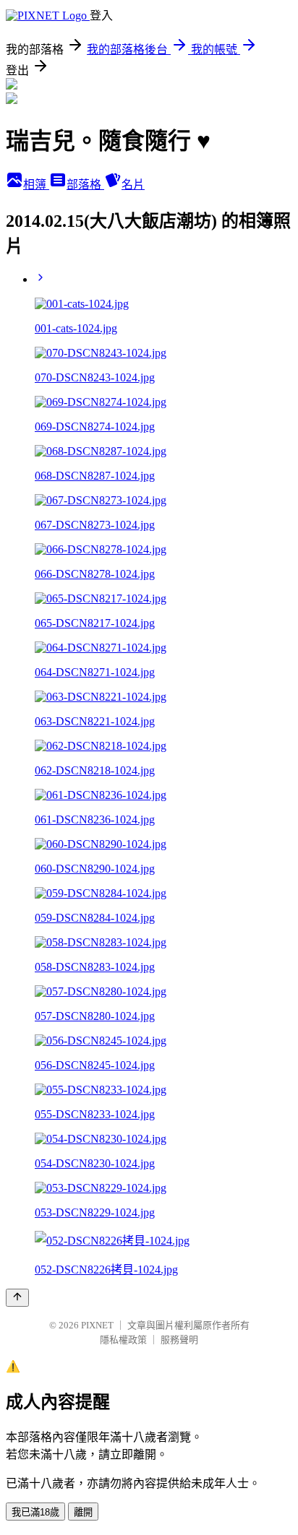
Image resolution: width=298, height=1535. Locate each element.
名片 (133, 184)
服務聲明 (179, 1339)
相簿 (36, 184)
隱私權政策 (123, 1339)
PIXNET (97, 1325)
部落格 (85, 184)
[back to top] (17, 1298)
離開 (83, 1512)
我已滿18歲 (35, 1512)
